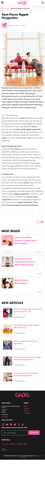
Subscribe (34, 432)
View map (5, 417)
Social (7, 8)
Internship (27, 413)
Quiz (3, 444)
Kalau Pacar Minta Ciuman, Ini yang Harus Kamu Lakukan (25, 240)
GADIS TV (13, 444)
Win (7, 444)
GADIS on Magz (22, 444)
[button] (42, 221)
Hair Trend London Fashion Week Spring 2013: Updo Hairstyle (24, 262)
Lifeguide (23, 25)
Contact (26, 408)
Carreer (26, 411)
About (26, 406)
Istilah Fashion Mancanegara (21, 282)
